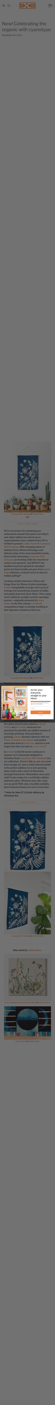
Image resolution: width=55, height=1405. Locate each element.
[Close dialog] (52, 687)
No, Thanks (40, 715)
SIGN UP (40, 712)
